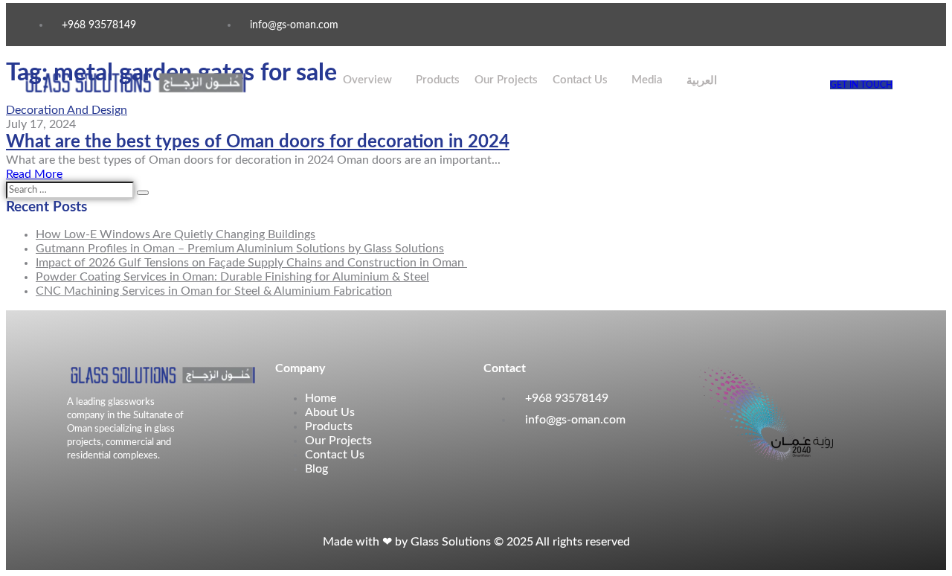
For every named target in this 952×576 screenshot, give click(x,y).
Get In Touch (861, 84)
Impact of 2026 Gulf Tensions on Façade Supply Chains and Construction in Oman (251, 263)
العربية (701, 80)
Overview (367, 80)
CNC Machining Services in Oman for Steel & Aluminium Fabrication (214, 291)
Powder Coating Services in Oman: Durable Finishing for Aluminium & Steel (232, 277)
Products (438, 80)
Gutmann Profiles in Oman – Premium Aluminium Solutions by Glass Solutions (240, 249)
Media (647, 80)
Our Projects (506, 80)
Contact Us (580, 80)
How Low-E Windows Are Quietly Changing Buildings (175, 234)
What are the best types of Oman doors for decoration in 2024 (257, 142)
